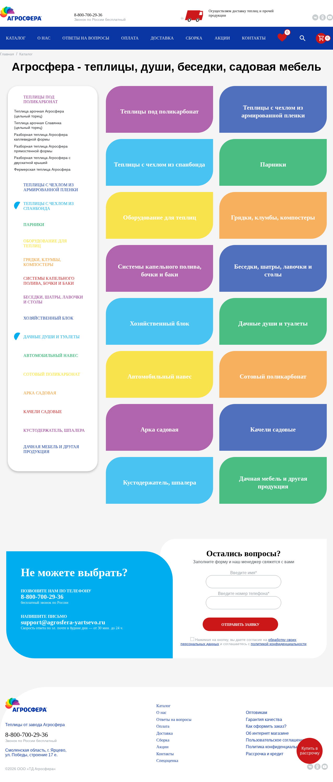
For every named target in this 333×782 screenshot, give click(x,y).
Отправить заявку (240, 625)
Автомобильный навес (50, 355)
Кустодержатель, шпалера (54, 430)
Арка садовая (39, 393)
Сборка (194, 38)
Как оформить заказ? (266, 726)
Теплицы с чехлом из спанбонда (48, 205)
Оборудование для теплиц (45, 243)
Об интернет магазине (267, 733)
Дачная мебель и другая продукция (51, 449)
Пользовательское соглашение (276, 740)
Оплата (130, 38)
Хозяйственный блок (48, 318)
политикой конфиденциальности (278, 644)
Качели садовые (42, 411)
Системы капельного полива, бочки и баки (48, 280)
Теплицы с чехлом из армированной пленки (50, 187)
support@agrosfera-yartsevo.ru (63, 622)
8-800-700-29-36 (88, 15)
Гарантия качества (264, 719)
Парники (33, 224)
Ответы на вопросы (85, 38)
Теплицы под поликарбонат (40, 99)
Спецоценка (167, 760)
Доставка (162, 38)
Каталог (15, 38)
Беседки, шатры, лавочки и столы (53, 299)
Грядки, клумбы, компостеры (42, 262)
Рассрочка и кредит (264, 754)
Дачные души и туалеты (51, 337)
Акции (222, 38)
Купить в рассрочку (309, 750)
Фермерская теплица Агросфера (42, 169)
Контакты (254, 38)
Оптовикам (256, 712)
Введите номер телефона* (243, 593)
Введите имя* (243, 573)
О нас (43, 38)
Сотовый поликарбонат (51, 374)
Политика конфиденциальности (276, 747)
